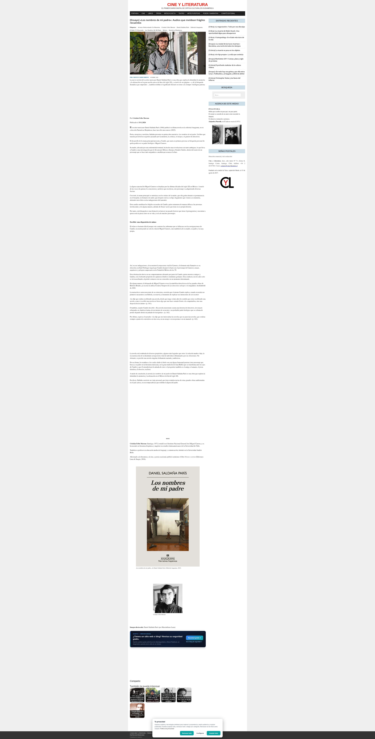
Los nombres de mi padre (153, 30)
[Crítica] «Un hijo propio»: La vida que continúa (226, 54)
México (165, 30)
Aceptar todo (213, 733)
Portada (134, 13)
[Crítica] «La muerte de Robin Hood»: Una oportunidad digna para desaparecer (224, 32)
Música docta (169, 13)
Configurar (200, 733)
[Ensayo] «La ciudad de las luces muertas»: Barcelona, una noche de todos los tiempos (225, 45)
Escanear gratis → (194, 638)
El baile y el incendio (137, 30)
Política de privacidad (137, 735)
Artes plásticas (193, 13)
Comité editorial (228, 13)
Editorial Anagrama (197, 27)
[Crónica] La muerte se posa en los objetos (224, 50)
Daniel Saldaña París (183, 27)
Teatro (181, 13)
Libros (150, 13)
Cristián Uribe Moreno (168, 27)
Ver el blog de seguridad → (194, 641)
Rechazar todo (187, 733)
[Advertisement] (168, 101)
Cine (143, 13)
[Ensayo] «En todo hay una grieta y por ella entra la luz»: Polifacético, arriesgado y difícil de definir (227, 73)
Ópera (158, 13)
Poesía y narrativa (210, 13)
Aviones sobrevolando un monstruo (149, 27)
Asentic (139, 737)
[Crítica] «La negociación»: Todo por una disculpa (227, 27)
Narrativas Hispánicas (175, 30)
